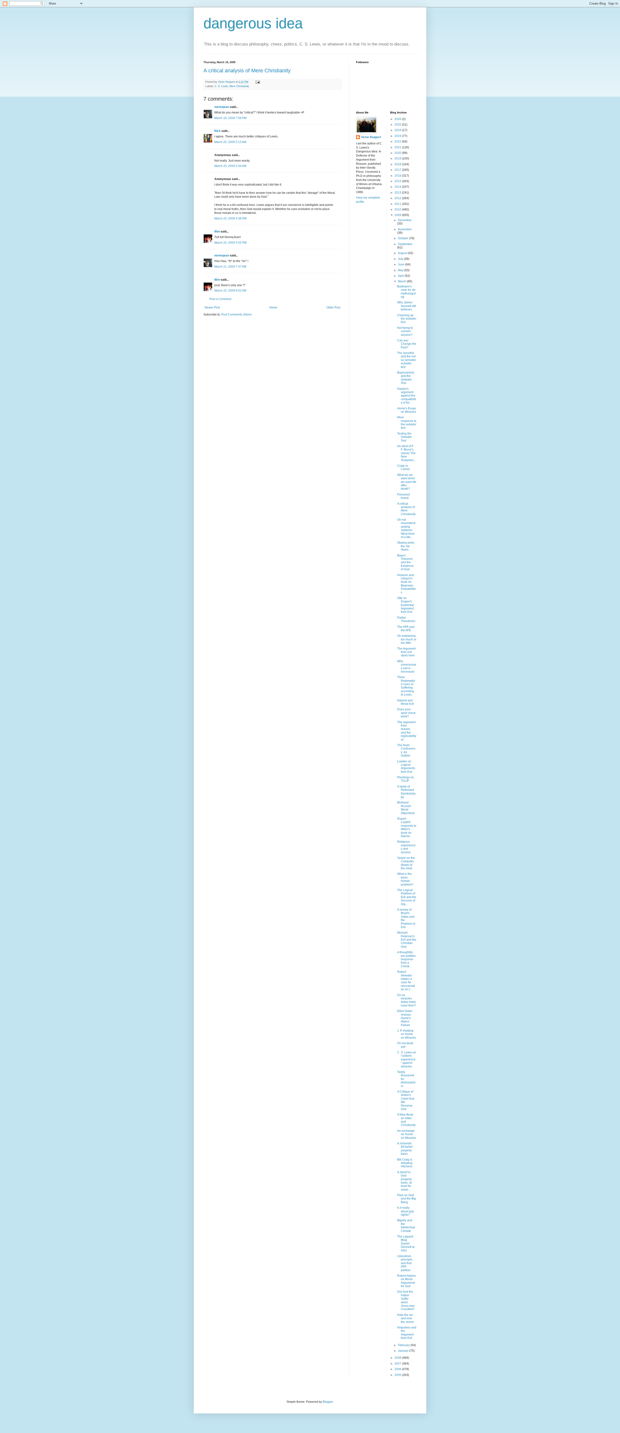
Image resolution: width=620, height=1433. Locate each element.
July (401, 259)
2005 (398, 1375)
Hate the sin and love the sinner (405, 1318)
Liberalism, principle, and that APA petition (405, 1263)
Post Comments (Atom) (236, 314)
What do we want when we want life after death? (406, 482)
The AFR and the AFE (405, 628)
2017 (398, 170)
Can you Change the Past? (406, 344)
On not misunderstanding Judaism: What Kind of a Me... (406, 528)
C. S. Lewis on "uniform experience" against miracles (406, 1059)
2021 (398, 147)
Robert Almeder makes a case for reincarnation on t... (406, 980)
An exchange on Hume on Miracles (406, 1134)
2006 (398, 1369)
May (401, 270)
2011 (398, 204)
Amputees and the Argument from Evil (406, 1333)
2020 (398, 153)
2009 (398, 215)
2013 (398, 192)
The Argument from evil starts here (406, 652)
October (403, 238)
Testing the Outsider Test (404, 437)
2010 (398, 209)
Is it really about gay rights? (405, 1211)
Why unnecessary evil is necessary (406, 666)
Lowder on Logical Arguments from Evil (406, 766)
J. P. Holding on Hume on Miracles (406, 1034)
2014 (398, 186)
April (401, 276)
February (404, 1345)
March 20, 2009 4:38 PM (230, 218)
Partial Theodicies (406, 619)
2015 (398, 181)
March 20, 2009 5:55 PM (230, 242)
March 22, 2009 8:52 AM (230, 290)
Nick (217, 131)
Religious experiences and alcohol (406, 847)
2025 (398, 124)
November (405, 229)
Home (273, 307)
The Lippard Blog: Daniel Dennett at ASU (405, 1243)
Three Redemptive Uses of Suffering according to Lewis (406, 685)
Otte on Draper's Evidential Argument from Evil (405, 605)
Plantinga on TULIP (405, 779)
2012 (398, 198)
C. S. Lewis (221, 86)
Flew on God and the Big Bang (406, 1198)
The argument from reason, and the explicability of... (406, 730)
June (401, 264)
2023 (398, 136)
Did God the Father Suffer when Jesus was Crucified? (406, 1300)
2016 (398, 175)
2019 (398, 158)
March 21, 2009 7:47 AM (230, 266)
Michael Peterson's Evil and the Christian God (406, 939)
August (403, 253)
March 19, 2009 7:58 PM (230, 118)
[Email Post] (257, 81)
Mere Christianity (239, 86)
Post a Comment (220, 299)
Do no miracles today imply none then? (406, 1000)
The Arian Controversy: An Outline (406, 750)
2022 (398, 141)
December (405, 220)
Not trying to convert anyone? (405, 331)
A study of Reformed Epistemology (406, 792)
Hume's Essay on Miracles (406, 410)
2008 (398, 1357)
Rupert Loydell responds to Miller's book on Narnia (406, 827)
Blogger (328, 1401)
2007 (398, 1363)
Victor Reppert (371, 137)
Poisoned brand (403, 496)
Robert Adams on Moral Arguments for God (406, 1281)
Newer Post (212, 307)
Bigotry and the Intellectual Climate (406, 1225)
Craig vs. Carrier (403, 467)
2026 (398, 119)
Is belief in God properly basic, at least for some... (404, 1180)
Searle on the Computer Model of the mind (406, 863)
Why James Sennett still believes (406, 306)
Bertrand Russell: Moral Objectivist (405, 808)
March (402, 281)
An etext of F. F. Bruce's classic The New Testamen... (406, 453)
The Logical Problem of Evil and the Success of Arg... (406, 897)
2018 (398, 164)
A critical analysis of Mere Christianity (247, 71)
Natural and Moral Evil (405, 702)
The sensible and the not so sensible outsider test (406, 360)
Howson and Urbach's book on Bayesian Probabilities (406, 583)
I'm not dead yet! (405, 1045)
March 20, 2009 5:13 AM (230, 142)
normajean (221, 107)
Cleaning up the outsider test (406, 319)
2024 (398, 130)
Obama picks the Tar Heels (405, 546)
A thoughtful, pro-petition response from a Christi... (406, 959)
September (405, 244)
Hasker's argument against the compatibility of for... (406, 396)
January (403, 1350)
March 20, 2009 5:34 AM (230, 166)
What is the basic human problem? (405, 879)
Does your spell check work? (406, 713)
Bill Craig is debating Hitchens (404, 1163)
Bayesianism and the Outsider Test (405, 378)
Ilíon (217, 231)
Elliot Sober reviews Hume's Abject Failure (404, 1018)
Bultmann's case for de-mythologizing (406, 292)
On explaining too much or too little (406, 639)
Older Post (333, 307)
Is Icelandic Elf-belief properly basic (404, 1148)
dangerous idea (253, 23)
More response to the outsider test (406, 422)
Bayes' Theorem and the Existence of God (405, 562)
